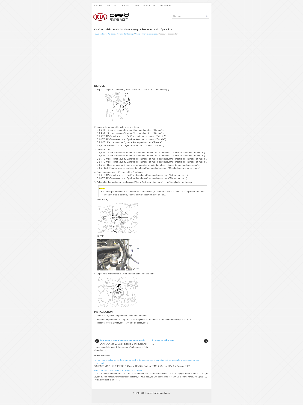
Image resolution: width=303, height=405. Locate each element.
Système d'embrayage (125, 34)
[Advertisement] (131, 60)
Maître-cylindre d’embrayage (146, 34)
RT (115, 6)
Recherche (165, 6)
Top (137, 6)
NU (108, 6)
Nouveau (126, 6)
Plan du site (149, 6)
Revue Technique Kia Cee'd (104, 34)
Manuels (98, 6)
